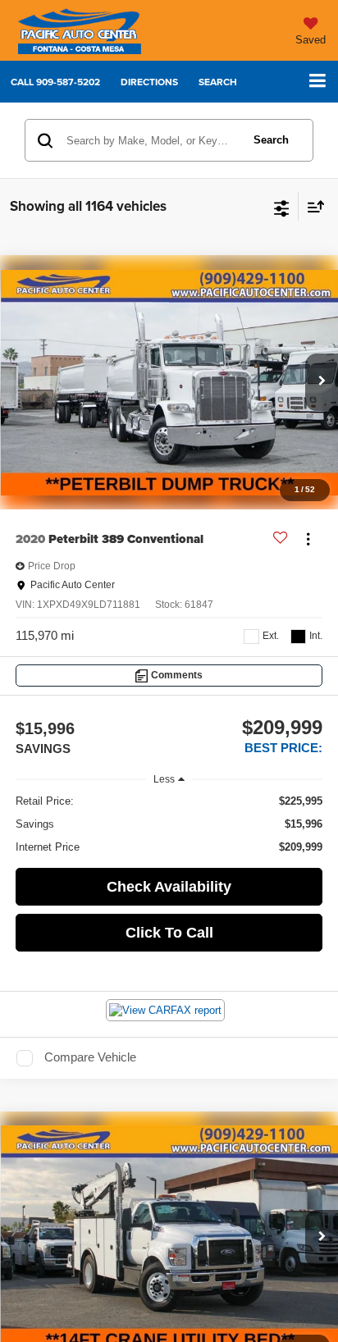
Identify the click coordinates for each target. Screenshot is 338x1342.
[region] (169, 824)
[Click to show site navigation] (317, 82)
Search (271, 140)
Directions (149, 82)
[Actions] (308, 539)
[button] (55, 82)
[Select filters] (282, 206)
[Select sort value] (312, 206)
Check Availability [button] (169, 887)
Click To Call (169, 932)
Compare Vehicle (90, 1057)
